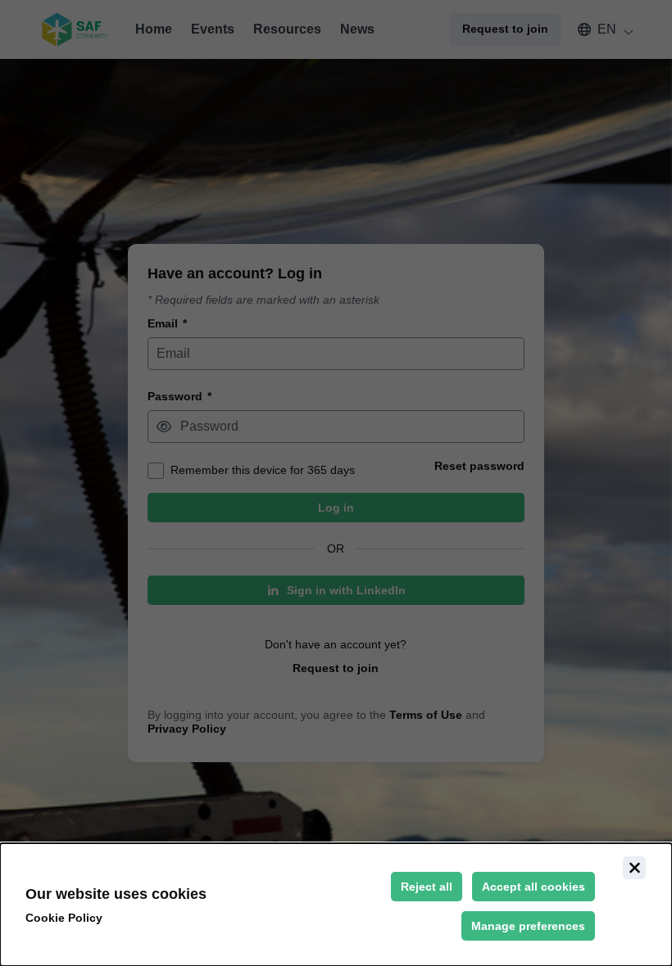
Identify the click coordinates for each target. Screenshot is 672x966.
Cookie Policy (63, 917)
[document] (336, 904)
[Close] (634, 867)
